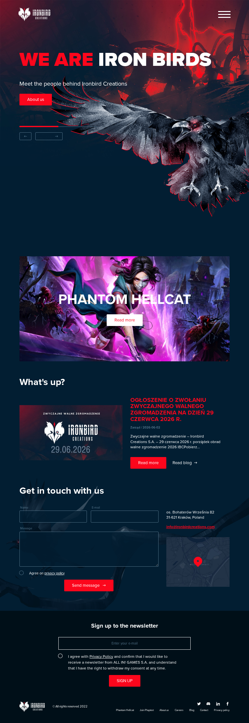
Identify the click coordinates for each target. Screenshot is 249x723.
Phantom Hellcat (125, 710)
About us (164, 710)
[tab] (38, 126)
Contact (204, 710)
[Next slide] (49, 136)
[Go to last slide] (25, 136)
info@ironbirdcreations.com (190, 527)
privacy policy (54, 573)
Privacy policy (222, 710)
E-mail (96, 508)
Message (26, 528)
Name (24, 508)
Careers (179, 710)
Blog (191, 710)
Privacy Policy (101, 656)
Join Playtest (147, 710)
